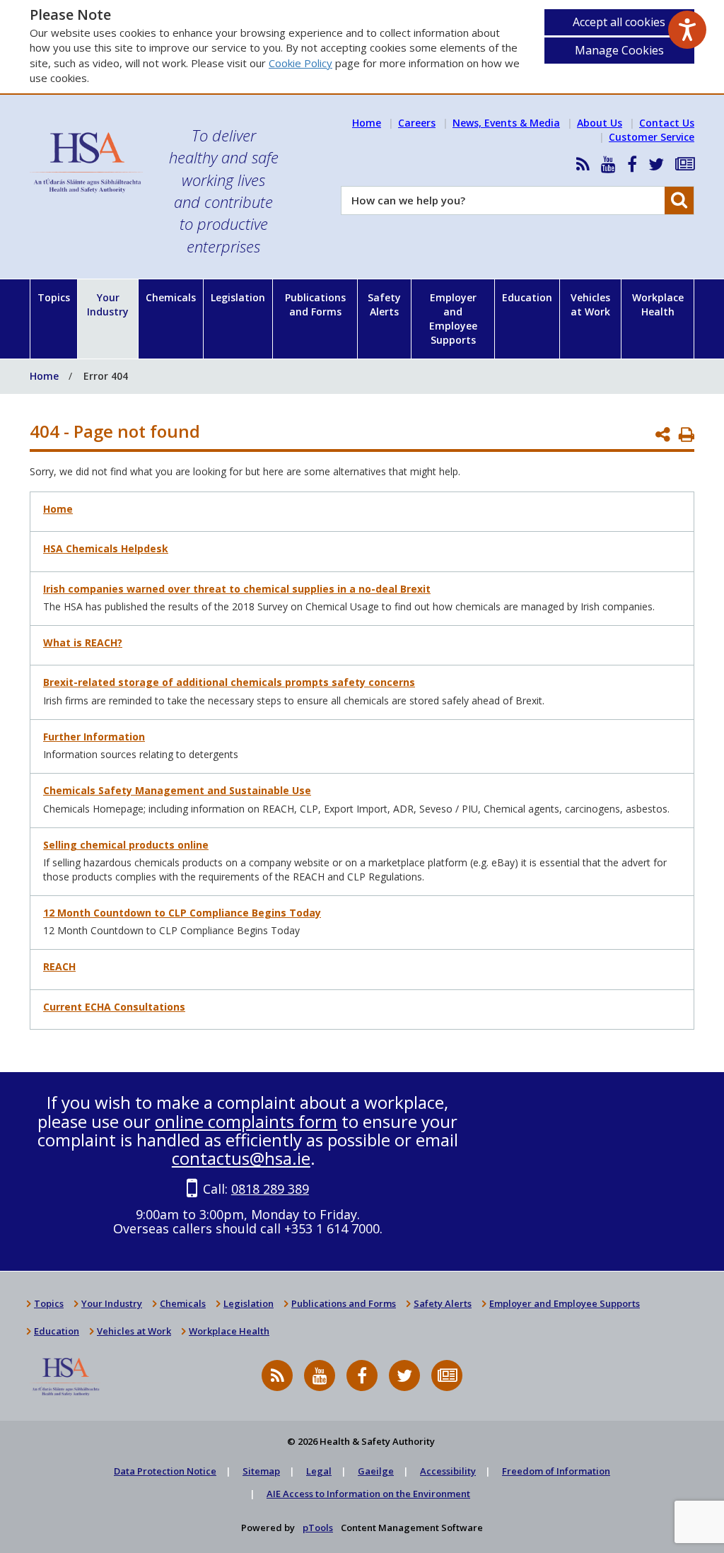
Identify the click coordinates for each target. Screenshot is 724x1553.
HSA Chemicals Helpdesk (105, 548)
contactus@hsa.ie (241, 1158)
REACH (59, 966)
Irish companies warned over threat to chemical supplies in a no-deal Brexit (237, 588)
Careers (417, 122)
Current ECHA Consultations (114, 1006)
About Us (599, 122)
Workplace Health (658, 304)
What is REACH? (82, 642)
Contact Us (666, 122)
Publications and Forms (315, 304)
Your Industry (108, 304)
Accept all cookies (619, 22)
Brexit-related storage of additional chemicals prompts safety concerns (229, 682)
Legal (319, 1471)
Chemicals (171, 297)
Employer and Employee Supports (453, 319)
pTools (318, 1527)
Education (527, 297)
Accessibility (448, 1471)
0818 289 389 (270, 1188)
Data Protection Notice (165, 1471)
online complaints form (246, 1121)
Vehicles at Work (590, 304)
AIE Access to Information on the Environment (368, 1493)
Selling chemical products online (126, 844)
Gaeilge (376, 1471)
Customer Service (651, 137)
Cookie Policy (300, 63)
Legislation (238, 297)
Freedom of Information (556, 1471)
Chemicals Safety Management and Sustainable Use (177, 790)
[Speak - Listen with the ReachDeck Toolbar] (687, 30)
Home (366, 122)
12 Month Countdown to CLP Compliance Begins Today (182, 912)
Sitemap (261, 1471)
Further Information (94, 736)
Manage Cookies (619, 50)
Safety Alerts (384, 304)
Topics (53, 297)
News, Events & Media (506, 122)
